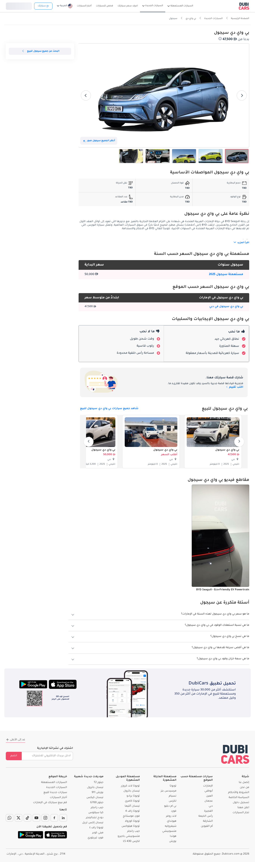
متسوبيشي (169, 831)
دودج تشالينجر (94, 817)
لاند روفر (171, 816)
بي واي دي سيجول (227, 450)
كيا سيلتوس (95, 812)
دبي (211, 806)
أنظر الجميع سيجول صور (101, 140)
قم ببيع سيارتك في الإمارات (50, 802)
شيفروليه (170, 826)
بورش (172, 841)
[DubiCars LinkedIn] (63, 818)
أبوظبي (208, 791)
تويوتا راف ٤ (96, 827)
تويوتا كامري (132, 801)
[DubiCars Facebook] (54, 818)
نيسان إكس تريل (92, 822)
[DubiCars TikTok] (27, 818)
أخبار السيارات (58, 797)
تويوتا (173, 786)
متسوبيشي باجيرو (129, 836)
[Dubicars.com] (235, 754)
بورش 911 (97, 792)
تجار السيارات (241, 812)
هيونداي (171, 821)
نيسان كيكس (94, 797)
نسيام (172, 796)
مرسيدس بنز (168, 791)
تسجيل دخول (19, 5)
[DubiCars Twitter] (18, 818)
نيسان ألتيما (132, 806)
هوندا (173, 836)
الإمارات (208, 786)
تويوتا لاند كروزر (130, 786)
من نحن (244, 787)
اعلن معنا (243, 807)
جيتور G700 (96, 802)
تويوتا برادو (133, 796)
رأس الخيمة (205, 816)
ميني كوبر (97, 832)
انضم (13, 755)
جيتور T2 (98, 782)
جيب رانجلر (133, 831)
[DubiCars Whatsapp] (9, 818)
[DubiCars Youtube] (36, 818)
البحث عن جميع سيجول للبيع (43, 51)
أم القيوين (207, 826)
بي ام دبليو (170, 806)
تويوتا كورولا (132, 821)
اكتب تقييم (235, 387)
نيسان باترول (131, 791)
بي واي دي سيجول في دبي (226, 306)
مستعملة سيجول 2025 (226, 274)
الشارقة (208, 821)
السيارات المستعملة (54, 782)
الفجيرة (208, 811)
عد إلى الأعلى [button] (17, 739)
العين (209, 796)
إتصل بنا (244, 782)
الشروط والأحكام (238, 792)
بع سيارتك (43, 6)
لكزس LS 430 (131, 841)
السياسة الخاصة (239, 797)
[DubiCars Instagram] (45, 818)
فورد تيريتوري (95, 837)
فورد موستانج (131, 816)
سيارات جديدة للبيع (55, 792)
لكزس (172, 801)
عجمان (208, 801)
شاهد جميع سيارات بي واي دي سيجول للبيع (109, 408)
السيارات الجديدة (56, 787)
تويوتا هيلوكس (131, 826)
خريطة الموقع (58, 776)
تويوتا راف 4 (132, 811)
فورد (173, 811)
